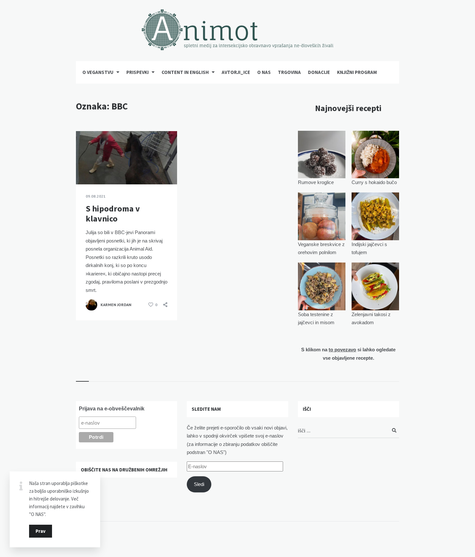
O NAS (264, 72)
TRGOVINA (289, 72)
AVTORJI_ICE (236, 72)
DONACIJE (319, 72)
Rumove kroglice (316, 182)
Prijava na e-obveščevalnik (111, 408)
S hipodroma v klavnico (113, 213)
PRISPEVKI (137, 72)
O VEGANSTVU (97, 72)
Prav (41, 531)
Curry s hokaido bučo (374, 182)
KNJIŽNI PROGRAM (357, 72)
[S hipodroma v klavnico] (85, 168)
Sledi (199, 484)
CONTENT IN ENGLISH (185, 72)
